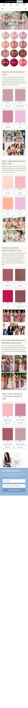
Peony (20, 127)
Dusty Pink (7, 127)
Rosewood (7, 285)
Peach (7, 214)
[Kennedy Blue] (14, 9)
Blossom (20, 192)
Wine (9, 351)
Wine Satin (20, 285)
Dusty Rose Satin (20, 105)
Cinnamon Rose (20, 307)
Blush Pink (8, 192)
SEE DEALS (19, 1)
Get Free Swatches (14, 490)
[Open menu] (2, 8)
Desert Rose (8, 105)
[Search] (25, 8)
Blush (23, 351)
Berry (8, 307)
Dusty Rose (4, 351)
